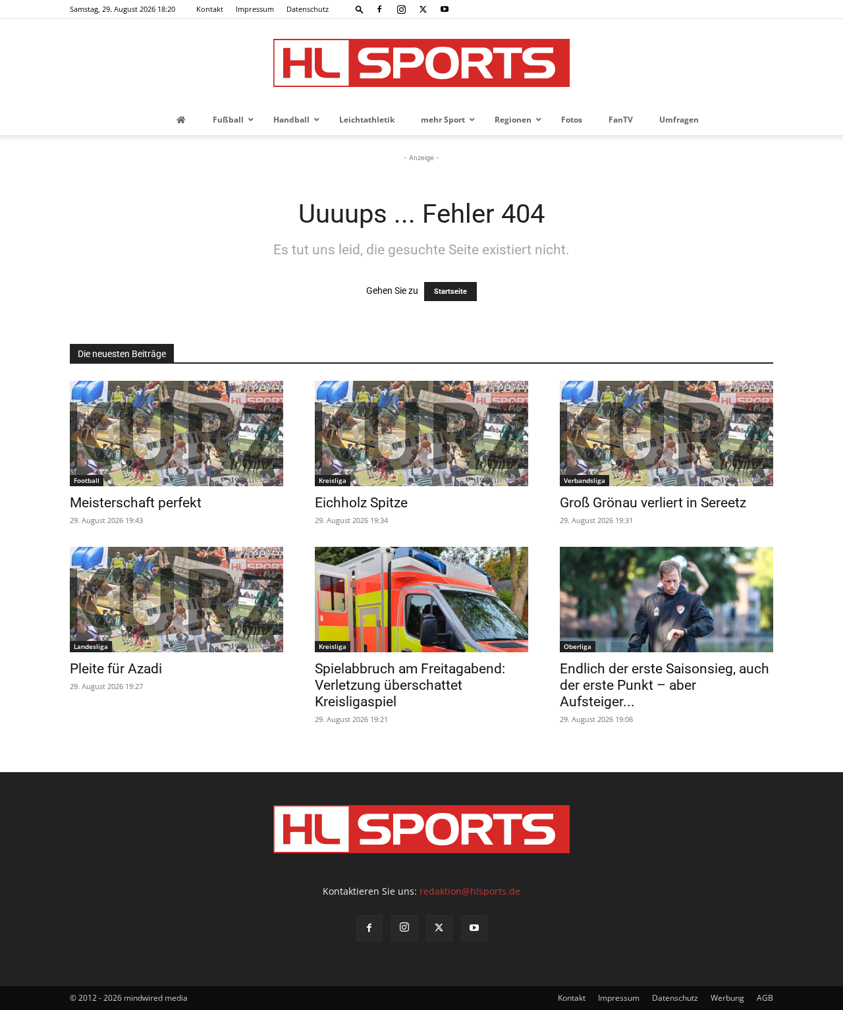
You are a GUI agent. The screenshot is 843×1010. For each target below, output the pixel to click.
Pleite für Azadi (116, 669)
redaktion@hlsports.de (470, 891)
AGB (765, 997)
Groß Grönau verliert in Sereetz (653, 503)
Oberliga (577, 646)
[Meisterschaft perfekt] (176, 433)
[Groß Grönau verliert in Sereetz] (666, 433)
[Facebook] (379, 9)
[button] (359, 9)
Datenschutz (307, 9)
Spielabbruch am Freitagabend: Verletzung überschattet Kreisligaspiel (410, 685)
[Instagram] (401, 9)
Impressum (255, 9)
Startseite (450, 291)
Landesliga (91, 646)
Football (86, 480)
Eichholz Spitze (361, 503)
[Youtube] (444, 9)
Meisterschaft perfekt (136, 503)
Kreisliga (332, 480)
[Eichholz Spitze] (421, 433)
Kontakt (209, 9)
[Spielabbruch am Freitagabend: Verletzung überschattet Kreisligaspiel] (421, 599)
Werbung (727, 997)
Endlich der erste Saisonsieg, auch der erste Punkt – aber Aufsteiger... (664, 685)
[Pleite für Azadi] (176, 599)
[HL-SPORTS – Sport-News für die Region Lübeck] (421, 63)
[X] (423, 9)
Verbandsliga (584, 480)
